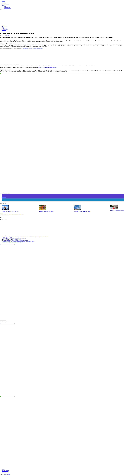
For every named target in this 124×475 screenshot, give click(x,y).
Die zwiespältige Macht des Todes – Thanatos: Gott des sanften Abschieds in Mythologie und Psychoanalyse (18, 241)
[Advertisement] (29, 17)
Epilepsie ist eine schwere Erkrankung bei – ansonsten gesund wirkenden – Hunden (15, 240)
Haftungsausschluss (7, 7)
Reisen (3, 27)
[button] (4, 197)
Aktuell (3, 25)
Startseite (3, 1)
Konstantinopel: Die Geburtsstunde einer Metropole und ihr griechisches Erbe (14, 238)
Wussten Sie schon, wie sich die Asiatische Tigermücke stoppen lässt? (12, 242)
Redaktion (3, 469)
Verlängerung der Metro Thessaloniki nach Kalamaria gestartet (11, 239)
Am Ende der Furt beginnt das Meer (7, 237)
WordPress (5, 474)
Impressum (3, 5)
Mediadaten (4, 3)
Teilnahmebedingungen (5, 4)
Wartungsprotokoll (25, 48)
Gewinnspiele (4, 30)
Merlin (9, 474)
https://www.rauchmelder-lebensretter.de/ (36, 48)
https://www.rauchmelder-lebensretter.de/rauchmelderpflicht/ (47, 67)
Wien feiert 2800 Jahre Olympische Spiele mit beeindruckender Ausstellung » (12, 214)
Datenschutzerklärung (7, 8)
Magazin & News (4, 26)
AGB (5, 6)
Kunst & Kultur (4, 28)
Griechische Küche (5, 29)
